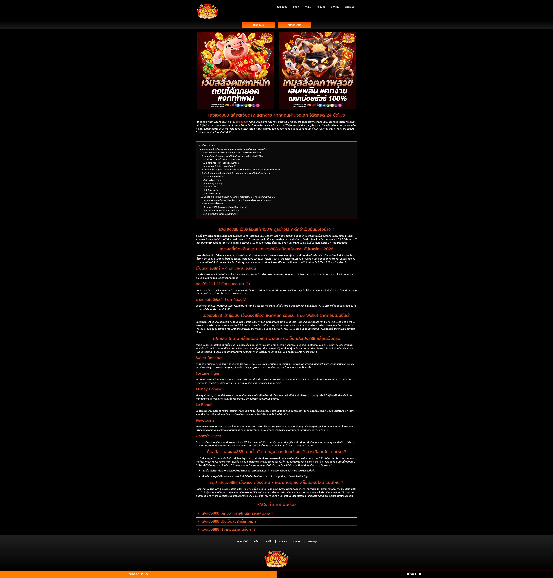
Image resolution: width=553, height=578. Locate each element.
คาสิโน (308, 7)
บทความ (335, 7)
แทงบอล (321, 7)
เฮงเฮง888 (281, 7)
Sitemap (349, 7)
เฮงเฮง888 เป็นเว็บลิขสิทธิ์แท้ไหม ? (229, 521)
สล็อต (296, 7)
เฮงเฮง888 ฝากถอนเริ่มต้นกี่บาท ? (229, 529)
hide (211, 145)
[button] (276, 514)
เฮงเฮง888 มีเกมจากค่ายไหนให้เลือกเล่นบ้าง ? (237, 513)
